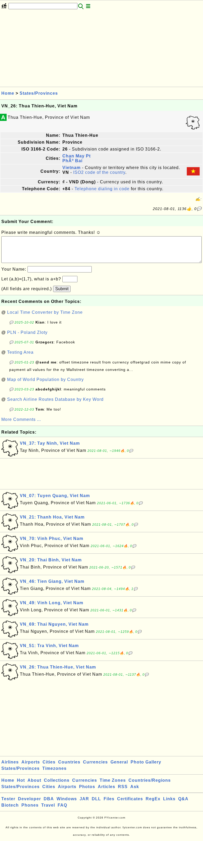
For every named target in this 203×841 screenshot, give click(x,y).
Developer (29, 799)
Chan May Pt (76, 156)
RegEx (153, 799)
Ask (134, 786)
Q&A (183, 799)
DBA (49, 799)
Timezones (54, 768)
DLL (96, 799)
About (34, 780)
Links (169, 799)
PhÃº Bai (72, 160)
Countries (69, 762)
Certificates (130, 799)
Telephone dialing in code (102, 189)
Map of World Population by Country (45, 379)
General (119, 762)
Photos (87, 786)
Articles (106, 786)
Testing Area (20, 352)
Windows (67, 799)
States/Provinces (39, 93)
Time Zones (113, 780)
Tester (8, 799)
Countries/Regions (149, 780)
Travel (48, 805)
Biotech (10, 805)
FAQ (62, 805)
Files (109, 799)
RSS (123, 786)
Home (7, 93)
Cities (49, 762)
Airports (30, 762)
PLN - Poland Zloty (27, 332)
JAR (84, 799)
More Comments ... (21, 419)
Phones (30, 805)
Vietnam (71, 167)
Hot (21, 780)
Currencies (95, 762)
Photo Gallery (146, 762)
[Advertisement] (101, 50)
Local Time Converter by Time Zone (45, 312)
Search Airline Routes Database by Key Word (55, 399)
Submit (61, 289)
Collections (57, 780)
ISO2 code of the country (99, 172)
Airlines (10, 762)
